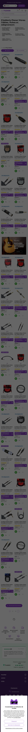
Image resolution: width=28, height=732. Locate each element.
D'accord (14, 721)
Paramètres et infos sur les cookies (14, 728)
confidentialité (17, 717)
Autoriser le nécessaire (14, 725)
